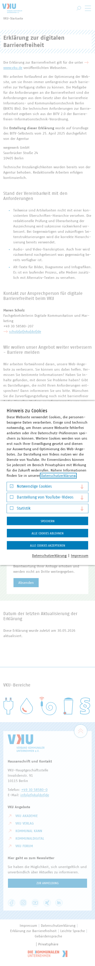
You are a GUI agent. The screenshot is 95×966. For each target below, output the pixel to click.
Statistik (23, 508)
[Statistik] (11, 509)
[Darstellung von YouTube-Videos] (11, 498)
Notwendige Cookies (34, 487)
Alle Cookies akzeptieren (47, 545)
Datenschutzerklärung (58, 475)
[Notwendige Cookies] (11, 487)
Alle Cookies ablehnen (48, 533)
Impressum (79, 555)
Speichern (48, 521)
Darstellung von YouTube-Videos (45, 497)
